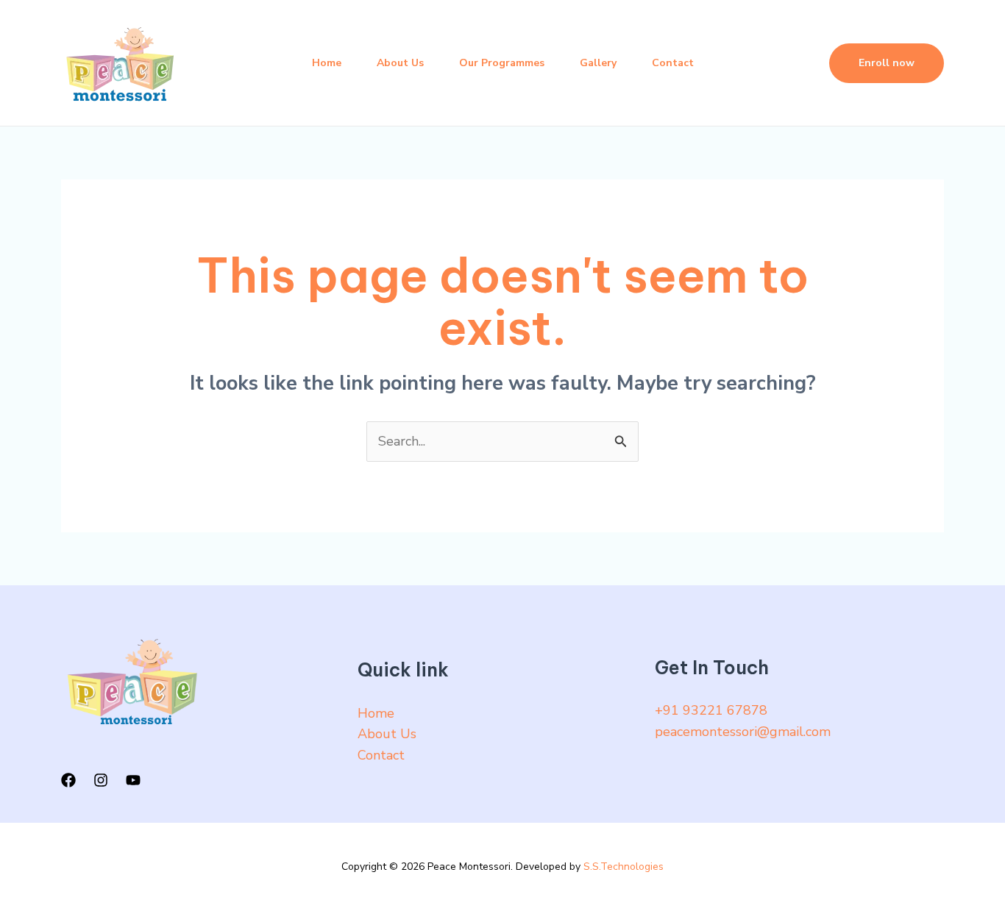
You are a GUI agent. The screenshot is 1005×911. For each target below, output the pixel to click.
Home (326, 63)
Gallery (598, 63)
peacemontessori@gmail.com (743, 731)
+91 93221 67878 (711, 710)
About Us (400, 63)
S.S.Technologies (623, 867)
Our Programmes (501, 63)
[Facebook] (68, 780)
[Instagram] (100, 780)
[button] (886, 63)
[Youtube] (133, 780)
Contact (673, 63)
